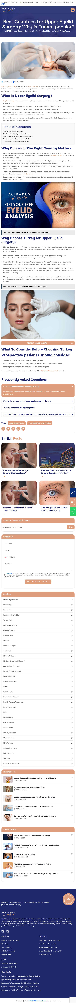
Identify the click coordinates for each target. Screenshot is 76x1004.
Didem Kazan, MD (45, 954)
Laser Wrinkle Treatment (12, 763)
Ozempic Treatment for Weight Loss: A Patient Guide (19, 987)
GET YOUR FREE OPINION (37, 582)
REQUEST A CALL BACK (36, 343)
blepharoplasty (33, 87)
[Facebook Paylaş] (3, 429)
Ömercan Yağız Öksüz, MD (48, 947)
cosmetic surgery (56, 155)
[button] (73, 10)
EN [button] (4, 4)
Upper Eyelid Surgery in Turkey (39, 423)
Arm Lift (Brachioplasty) (11, 666)
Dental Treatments (9, 682)
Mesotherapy (8, 717)
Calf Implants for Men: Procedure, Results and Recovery (21, 990)
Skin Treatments (9, 738)
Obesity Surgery (9, 630)
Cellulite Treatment (10, 748)
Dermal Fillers (8, 692)
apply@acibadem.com (30, 2)
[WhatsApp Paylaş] (18, 429)
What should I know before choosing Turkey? (21, 387)
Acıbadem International (9, 964)
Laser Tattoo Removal (11, 697)
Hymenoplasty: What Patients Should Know (16, 980)
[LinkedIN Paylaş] (13, 429)
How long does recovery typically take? (19, 408)
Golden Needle (8, 723)
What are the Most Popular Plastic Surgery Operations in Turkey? (56, 471)
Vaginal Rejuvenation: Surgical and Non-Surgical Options (20, 976)
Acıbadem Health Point (9, 967)
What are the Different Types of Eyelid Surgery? (17, 509)
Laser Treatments (9, 707)
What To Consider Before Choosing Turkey (17, 139)
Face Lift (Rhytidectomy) (12, 671)
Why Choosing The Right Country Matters (16, 134)
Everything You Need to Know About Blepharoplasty (54, 509)
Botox (5, 687)
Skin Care (6, 758)
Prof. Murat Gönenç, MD (47, 944)
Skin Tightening (8, 753)
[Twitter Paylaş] (8, 429)
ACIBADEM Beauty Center (14, 31)
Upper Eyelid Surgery (16, 423)
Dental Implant (8, 635)
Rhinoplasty (7, 605)
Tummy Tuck (7, 620)
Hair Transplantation (10, 625)
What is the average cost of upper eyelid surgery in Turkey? (27, 401)
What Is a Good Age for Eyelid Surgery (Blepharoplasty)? (16, 471)
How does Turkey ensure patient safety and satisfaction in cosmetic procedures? (36, 414)
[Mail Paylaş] (23, 429)
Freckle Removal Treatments (13, 702)
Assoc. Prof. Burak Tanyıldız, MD (50, 951)
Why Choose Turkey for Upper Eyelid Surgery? (18, 136)
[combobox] (7, 557)
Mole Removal (8, 743)
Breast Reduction (9, 676)
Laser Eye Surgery (9, 646)
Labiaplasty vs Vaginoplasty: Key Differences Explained (20, 983)
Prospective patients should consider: (17, 141)
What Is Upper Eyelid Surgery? (13, 131)
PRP (4, 712)
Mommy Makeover (9, 656)
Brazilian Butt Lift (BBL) (11, 615)
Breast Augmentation (10, 600)
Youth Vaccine (8, 728)
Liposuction (7, 610)
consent (9, 573)
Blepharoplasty (8, 101)
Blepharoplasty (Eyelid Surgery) (14, 661)
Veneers (6, 641)
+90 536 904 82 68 (11, 2)
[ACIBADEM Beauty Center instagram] (8, 931)
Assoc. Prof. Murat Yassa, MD (49, 940)
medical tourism (26, 174)
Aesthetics (7, 651)
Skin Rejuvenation (9, 733)
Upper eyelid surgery (8, 87)
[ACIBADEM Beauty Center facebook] (3, 931)
